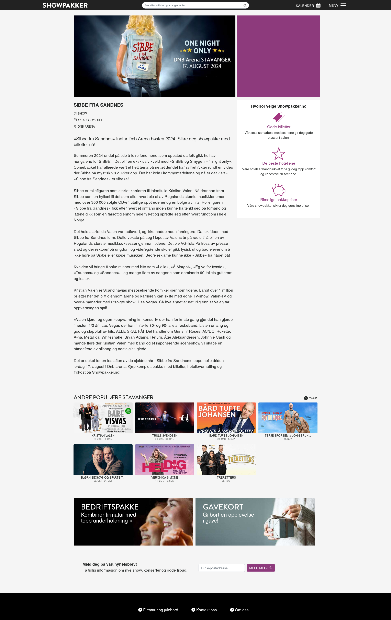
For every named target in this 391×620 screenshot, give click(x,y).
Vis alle (313, 397)
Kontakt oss (206, 609)
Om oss (242, 609)
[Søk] (318, 4)
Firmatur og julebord (160, 609)
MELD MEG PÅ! (260, 567)
